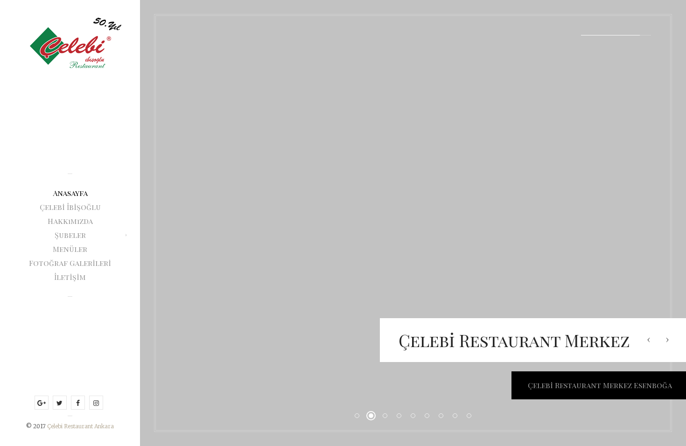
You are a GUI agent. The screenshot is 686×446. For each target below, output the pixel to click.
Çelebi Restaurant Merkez (514, 340)
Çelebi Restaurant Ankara (80, 426)
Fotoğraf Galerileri (70, 263)
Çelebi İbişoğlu (70, 207)
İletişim (70, 277)
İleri (667, 339)
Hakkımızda (70, 221)
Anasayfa (70, 193)
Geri (648, 339)
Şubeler (70, 235)
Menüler (70, 249)
